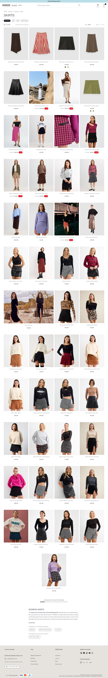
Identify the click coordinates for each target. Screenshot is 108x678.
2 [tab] (31, 72)
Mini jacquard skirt (41, 237)
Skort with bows (16, 456)
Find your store (13, 666)
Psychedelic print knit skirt (92, 369)
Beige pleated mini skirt (16, 193)
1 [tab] (30, 72)
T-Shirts (58, 629)
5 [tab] (34, 72)
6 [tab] (9, 116)
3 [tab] (32, 72)
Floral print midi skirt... (92, 237)
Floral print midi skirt (41, 281)
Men (20, 5)
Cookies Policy (69, 675)
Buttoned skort (66, 281)
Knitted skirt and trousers (66, 237)
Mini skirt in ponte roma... (66, 62)
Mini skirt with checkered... (54, 588)
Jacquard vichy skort (67, 413)
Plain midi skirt (16, 237)
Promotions (33, 661)
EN (90, 662)
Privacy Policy (62, 675)
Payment (33, 658)
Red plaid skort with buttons (41, 456)
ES (84, 662)
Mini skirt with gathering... (92, 500)
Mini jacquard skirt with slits (41, 500)
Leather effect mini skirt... (66, 500)
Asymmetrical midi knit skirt (16, 62)
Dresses (32, 629)
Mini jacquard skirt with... (66, 456)
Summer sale (58, 664)
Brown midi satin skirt (41, 193)
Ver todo (7, 20)
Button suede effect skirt (92, 149)
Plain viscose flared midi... (91, 62)
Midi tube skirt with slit (92, 456)
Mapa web (100, 675)
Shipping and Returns (36, 655)
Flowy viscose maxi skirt (41, 106)
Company (57, 655)
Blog (56, 661)
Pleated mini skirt (41, 149)
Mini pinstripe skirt (16, 544)
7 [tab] (35, 72)
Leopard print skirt (92, 325)
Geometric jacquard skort (66, 544)
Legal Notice (94, 675)
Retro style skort (16, 413)
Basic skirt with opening (66, 193)
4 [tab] (33, 72)
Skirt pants (25, 20)
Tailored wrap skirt (41, 369)
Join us (57, 658)
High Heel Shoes (34, 636)
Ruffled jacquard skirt (16, 369)
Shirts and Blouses (45, 629)
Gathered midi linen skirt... (66, 106)
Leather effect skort (92, 281)
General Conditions (86, 675)
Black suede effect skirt (66, 325)
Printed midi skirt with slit (16, 149)
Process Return (34, 664)
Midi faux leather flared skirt (16, 106)
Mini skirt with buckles (66, 149)
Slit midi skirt (28, 325)
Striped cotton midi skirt (41, 62)
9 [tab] (62, 335)
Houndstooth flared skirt (67, 369)
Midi (18, 20)
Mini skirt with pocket (16, 500)
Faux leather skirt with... (16, 281)
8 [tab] (36, 335)
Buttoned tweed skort (92, 544)
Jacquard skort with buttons (41, 413)
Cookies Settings (77, 675)
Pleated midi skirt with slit (92, 193)
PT (87, 662)
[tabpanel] (16, 43)
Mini (13, 20)
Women (14, 5)
